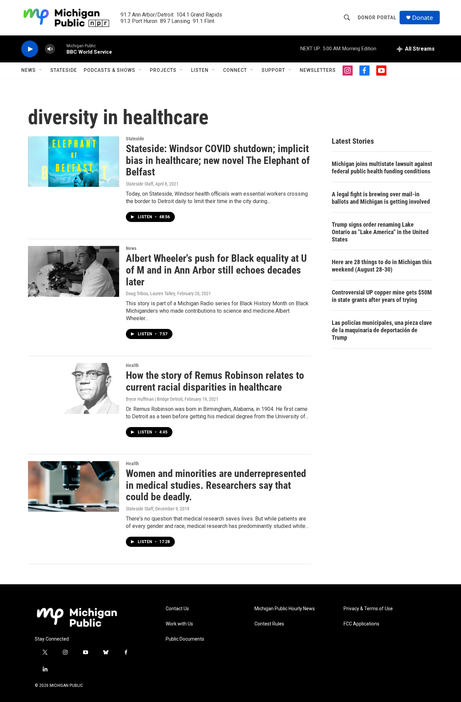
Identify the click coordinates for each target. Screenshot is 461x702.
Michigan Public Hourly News (284, 608)
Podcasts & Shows (109, 70)
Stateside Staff (139, 184)
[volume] (50, 49)
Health (132, 365)
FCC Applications (361, 623)
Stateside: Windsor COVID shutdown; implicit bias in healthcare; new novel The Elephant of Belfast (218, 160)
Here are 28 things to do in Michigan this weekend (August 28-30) (382, 265)
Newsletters (318, 70)
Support (273, 70)
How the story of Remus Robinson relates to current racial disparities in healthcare (215, 381)
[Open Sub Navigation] (41, 70)
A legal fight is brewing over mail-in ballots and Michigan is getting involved (381, 198)
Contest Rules (269, 623)
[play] (29, 49)
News (28, 70)
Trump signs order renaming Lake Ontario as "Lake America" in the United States (380, 232)
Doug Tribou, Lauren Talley (150, 293)
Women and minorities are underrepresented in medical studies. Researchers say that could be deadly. (216, 485)
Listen (200, 70)
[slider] (61, 48)
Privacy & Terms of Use (368, 608)
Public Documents (185, 639)
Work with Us (179, 623)
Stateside (63, 70)
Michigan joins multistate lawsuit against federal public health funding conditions (382, 167)
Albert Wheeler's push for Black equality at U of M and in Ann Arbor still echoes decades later (216, 270)
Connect (235, 70)
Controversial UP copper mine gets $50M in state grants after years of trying (382, 296)
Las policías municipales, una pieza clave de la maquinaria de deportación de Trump (382, 330)
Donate (422, 17)
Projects (163, 70)
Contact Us (177, 608)
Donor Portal (377, 17)
